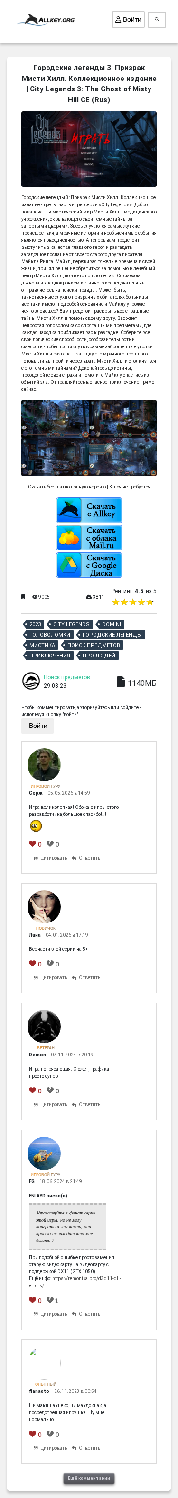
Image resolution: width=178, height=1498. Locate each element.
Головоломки (49, 635)
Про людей (99, 656)
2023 (35, 624)
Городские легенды (112, 635)
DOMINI (111, 624)
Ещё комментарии (89, 1478)
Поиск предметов (93, 645)
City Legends (71, 624)
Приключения (49, 656)
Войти (131, 19)
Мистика (42, 645)
